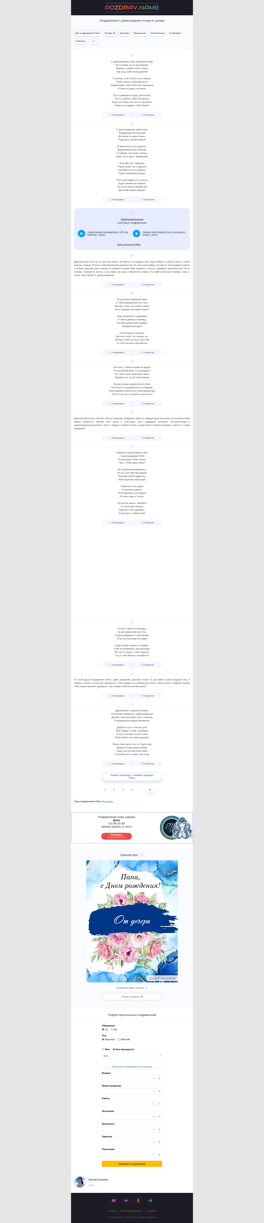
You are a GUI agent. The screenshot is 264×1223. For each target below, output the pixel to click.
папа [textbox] (105, 1055)
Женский (125, 1039)
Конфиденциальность (132, 1210)
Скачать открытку (130, 996)
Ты (106, 1029)
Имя (107, 1049)
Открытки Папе (129, 855)
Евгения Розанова (98, 1179)
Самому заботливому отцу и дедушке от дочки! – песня (163, 233)
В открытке (148, 115)
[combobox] (132, 1056)
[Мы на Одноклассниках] (138, 1200)
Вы (115, 1029)
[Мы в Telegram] (150, 1200)
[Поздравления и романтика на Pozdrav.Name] (132, 7)
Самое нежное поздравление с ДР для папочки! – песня (107, 233)
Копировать (118, 115)
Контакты (151, 1210)
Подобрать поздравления (132, 1164)
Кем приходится (125, 1049)
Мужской (109, 1039)
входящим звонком (116, 836)
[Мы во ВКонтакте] (126, 1200)
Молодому (107, 801)
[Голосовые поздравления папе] (93, 41)
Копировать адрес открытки (130, 988)
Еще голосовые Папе (128, 244)
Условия (112, 1210)
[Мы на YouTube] (114, 1200)
